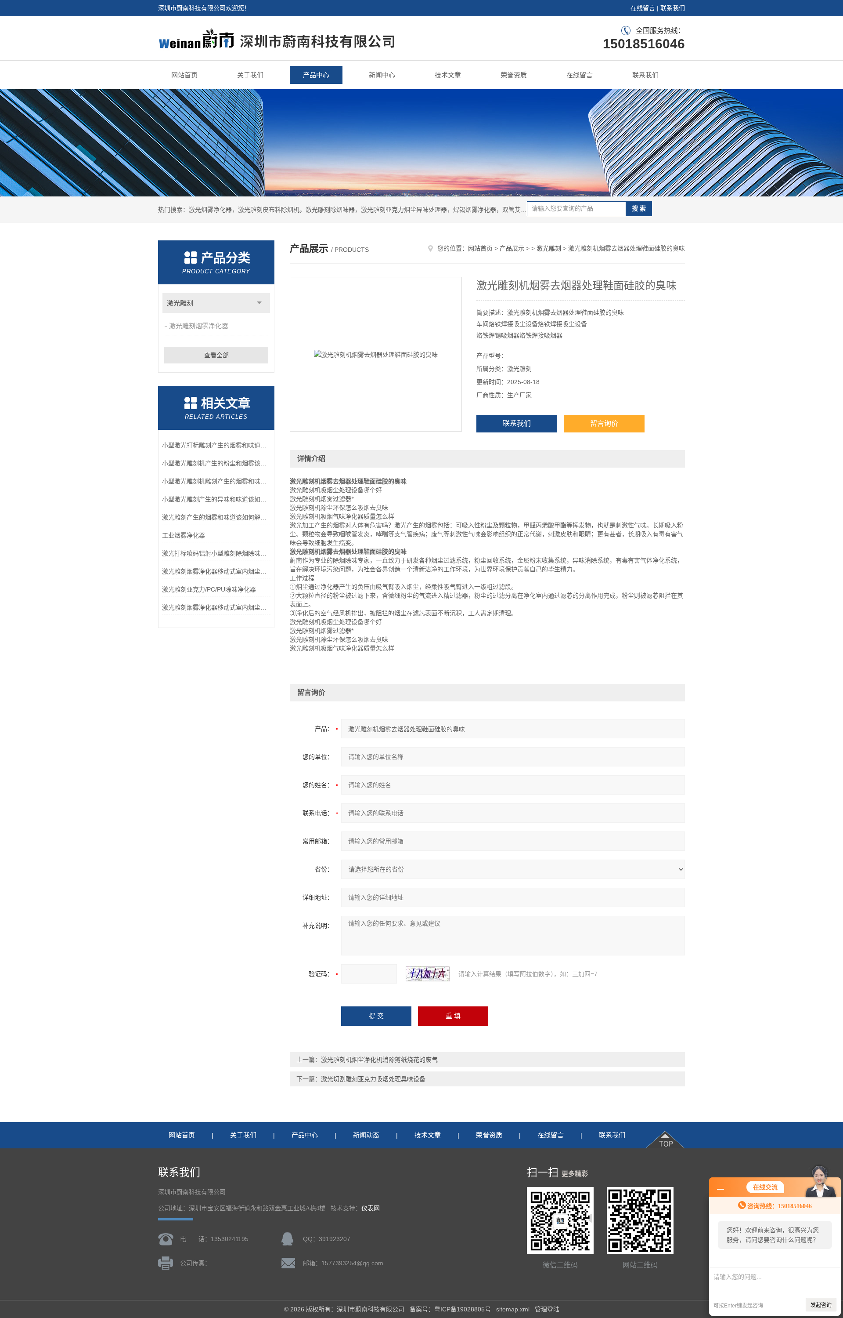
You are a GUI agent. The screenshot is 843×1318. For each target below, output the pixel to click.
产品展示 (512, 248)
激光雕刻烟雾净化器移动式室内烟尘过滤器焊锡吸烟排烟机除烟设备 (216, 607)
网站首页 (184, 75)
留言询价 (604, 423)
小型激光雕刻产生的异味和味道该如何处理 (216, 499)
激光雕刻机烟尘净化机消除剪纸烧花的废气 (379, 1059)
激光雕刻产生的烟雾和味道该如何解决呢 (216, 517)
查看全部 (216, 355)
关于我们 (250, 75)
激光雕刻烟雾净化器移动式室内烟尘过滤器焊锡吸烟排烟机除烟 (216, 571)
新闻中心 (382, 75)
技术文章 (448, 75)
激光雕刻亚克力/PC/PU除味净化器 (209, 589)
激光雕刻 (180, 303)
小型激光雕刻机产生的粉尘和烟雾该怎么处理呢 (216, 463)
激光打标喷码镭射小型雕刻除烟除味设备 (216, 553)
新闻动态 (366, 1135)
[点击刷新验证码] (428, 973)
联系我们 (672, 7)
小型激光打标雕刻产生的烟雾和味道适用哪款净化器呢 (216, 445)
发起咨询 (821, 1305)
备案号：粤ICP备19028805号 (450, 1309)
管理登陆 (547, 1309)
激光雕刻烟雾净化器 (198, 326)
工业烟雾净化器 (183, 535)
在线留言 (642, 7)
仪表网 (370, 1208)
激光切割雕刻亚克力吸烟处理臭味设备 (373, 1078)
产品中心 (316, 75)
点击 (259, 303)
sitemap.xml (513, 1309)
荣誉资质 (514, 75)
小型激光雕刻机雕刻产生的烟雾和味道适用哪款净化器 (216, 481)
